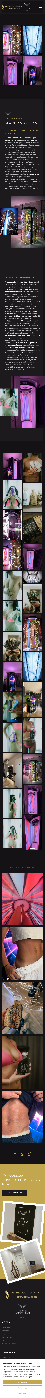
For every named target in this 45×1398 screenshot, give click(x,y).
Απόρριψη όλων (22, 1393)
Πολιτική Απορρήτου (9, 1344)
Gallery (4, 1334)
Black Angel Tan (7, 1337)
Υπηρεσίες (5, 1331)
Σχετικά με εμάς (7, 1327)
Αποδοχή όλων (22, 1382)
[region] (22, 1378)
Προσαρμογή (22, 1388)
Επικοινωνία (6, 1340)
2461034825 (6, 1358)
